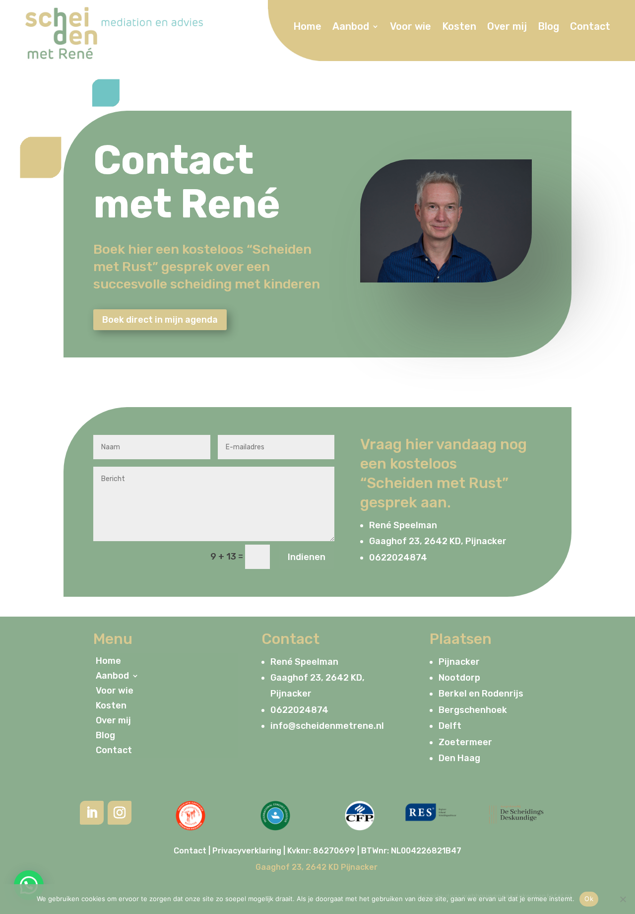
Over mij (507, 27)
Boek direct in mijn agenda (160, 319)
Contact (590, 27)
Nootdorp (459, 677)
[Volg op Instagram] (119, 813)
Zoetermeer (465, 742)
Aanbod (350, 27)
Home (307, 27)
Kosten (459, 27)
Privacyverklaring (246, 850)
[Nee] (623, 899)
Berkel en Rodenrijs (481, 693)
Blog (548, 27)
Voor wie (410, 27)
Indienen (306, 557)
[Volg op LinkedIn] (92, 813)
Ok (588, 899)
